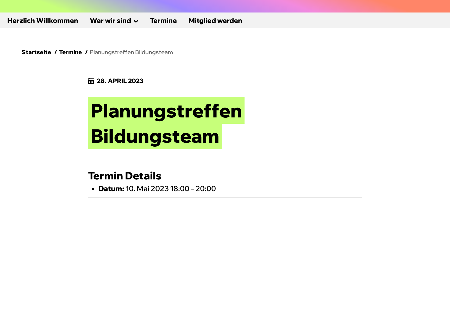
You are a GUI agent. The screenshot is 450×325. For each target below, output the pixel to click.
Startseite (36, 52)
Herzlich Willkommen (42, 20)
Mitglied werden (215, 20)
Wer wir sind (110, 20)
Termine (163, 20)
